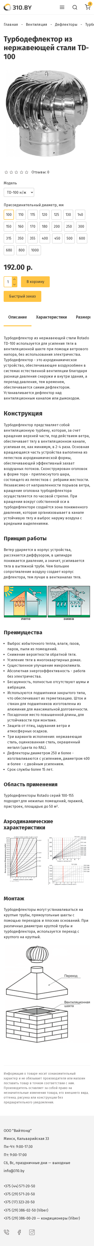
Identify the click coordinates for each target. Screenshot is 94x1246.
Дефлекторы (66, 24)
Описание (17, 317)
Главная (11, 24)
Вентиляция (36, 24)
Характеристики (51, 317)
